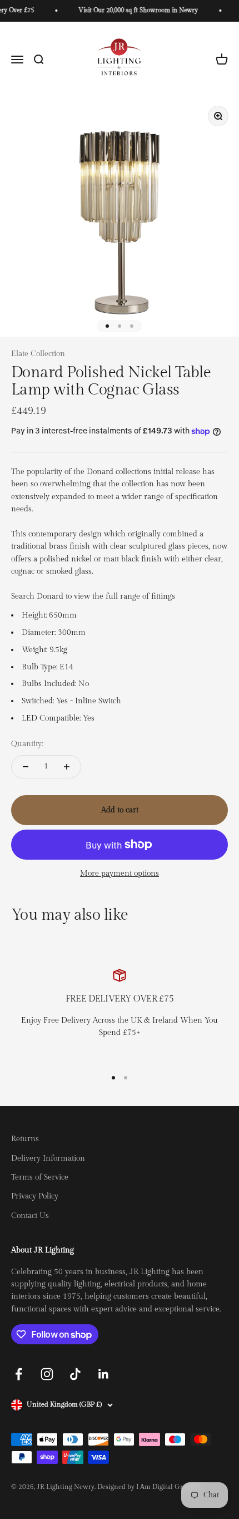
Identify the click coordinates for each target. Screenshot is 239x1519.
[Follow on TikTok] (75, 1374)
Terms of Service (39, 1177)
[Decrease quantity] (25, 767)
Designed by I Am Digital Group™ (149, 1487)
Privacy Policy (34, 1196)
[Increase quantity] (67, 767)
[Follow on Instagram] (46, 1374)
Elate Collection (38, 353)
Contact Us (30, 1215)
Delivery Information (48, 1158)
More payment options (119, 873)
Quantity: (27, 743)
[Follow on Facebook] (18, 1374)
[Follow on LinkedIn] (103, 1374)
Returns (25, 1139)
